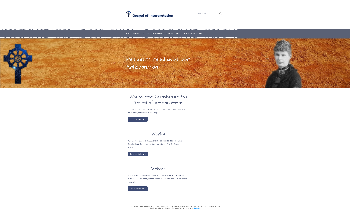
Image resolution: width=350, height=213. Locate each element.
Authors (169, 33)
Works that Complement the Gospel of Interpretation (158, 100)
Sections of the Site (155, 33)
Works (178, 33)
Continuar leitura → (138, 119)
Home (128, 33)
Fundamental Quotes (193, 33)
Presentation (138, 33)
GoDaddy (197, 208)
